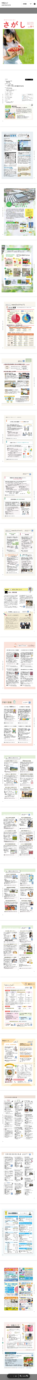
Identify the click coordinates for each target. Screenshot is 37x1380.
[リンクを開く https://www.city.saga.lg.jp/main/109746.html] (32, 883)
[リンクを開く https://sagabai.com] (32, 1355)
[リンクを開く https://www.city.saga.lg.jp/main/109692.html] (16, 1057)
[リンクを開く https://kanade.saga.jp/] (20, 1309)
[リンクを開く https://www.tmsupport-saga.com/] (16, 1294)
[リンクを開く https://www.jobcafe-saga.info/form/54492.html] (12, 1194)
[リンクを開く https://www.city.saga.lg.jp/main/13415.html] (28, 611)
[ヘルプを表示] (35, 4)
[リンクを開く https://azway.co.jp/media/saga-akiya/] (22, 1290)
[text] (18, 42)
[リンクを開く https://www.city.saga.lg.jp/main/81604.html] (30, 1019)
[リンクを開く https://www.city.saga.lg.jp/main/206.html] (31, 988)
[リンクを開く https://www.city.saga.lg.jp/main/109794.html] (30, 474)
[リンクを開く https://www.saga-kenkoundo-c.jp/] (31, 1044)
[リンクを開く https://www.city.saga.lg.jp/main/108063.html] (24, 607)
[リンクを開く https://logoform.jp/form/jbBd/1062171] (12, 1166)
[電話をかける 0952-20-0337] (22, 1306)
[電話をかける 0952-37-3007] (8, 1280)
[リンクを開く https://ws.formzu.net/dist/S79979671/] (32, 939)
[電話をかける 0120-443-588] (15, 1308)
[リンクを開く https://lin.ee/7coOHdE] (17, 1218)
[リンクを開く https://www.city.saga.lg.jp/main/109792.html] (29, 814)
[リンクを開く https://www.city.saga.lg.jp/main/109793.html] (30, 702)
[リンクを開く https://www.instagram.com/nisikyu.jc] (31, 1080)
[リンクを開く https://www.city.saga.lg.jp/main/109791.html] (30, 1154)
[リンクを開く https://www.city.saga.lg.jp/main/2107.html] (31, 1025)
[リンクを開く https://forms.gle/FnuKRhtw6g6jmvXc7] (32, 908)
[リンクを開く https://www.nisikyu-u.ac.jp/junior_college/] (29, 1080)
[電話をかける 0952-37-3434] (24, 1293)
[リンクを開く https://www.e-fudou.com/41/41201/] (29, 1290)
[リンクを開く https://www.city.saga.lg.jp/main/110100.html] (24, 361)
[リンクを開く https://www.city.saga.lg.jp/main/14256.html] (14, 1025)
